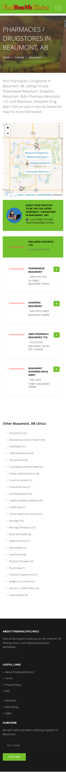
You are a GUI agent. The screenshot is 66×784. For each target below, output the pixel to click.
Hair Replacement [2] (20, 493)
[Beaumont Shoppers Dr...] (36, 145)
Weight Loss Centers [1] (22, 581)
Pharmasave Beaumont (37, 171)
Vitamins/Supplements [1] (23, 574)
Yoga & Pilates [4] (18, 595)
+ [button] (8, 127)
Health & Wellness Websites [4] (26, 500)
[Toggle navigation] (58, 8)
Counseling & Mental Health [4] (26, 466)
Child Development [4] (21, 453)
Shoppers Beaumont (40, 162)
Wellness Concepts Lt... (38, 156)
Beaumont (35, 57)
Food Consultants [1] (20, 480)
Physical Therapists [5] (21, 561)
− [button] (8, 133)
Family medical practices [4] (24, 473)
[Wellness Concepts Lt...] (37, 149)
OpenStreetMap (44, 194)
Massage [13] (16, 520)
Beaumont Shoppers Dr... (37, 152)
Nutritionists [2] (17, 554)
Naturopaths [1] (18, 547)
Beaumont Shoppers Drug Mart (38, 372)
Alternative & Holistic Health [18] (26, 439)
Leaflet (20, 194)
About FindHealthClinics (19, 672)
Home (6, 57)
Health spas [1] (17, 507)
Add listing (11, 707)
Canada (19, 57)
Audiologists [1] (17, 446)
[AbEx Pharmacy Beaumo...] (21, 189)
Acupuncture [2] (18, 433)
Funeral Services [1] (19, 487)
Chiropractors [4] (18, 460)
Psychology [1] (17, 568)
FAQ (7, 691)
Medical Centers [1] (19, 540)
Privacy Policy (13, 684)
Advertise (10, 700)
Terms (9, 678)
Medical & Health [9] (20, 534)
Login (8, 713)
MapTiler (30, 194)
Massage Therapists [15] (22, 527)
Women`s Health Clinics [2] (24, 588)
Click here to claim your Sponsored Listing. (40, 221)
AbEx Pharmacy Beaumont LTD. (38, 335)
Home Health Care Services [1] (25, 514)
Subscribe (14, 756)
